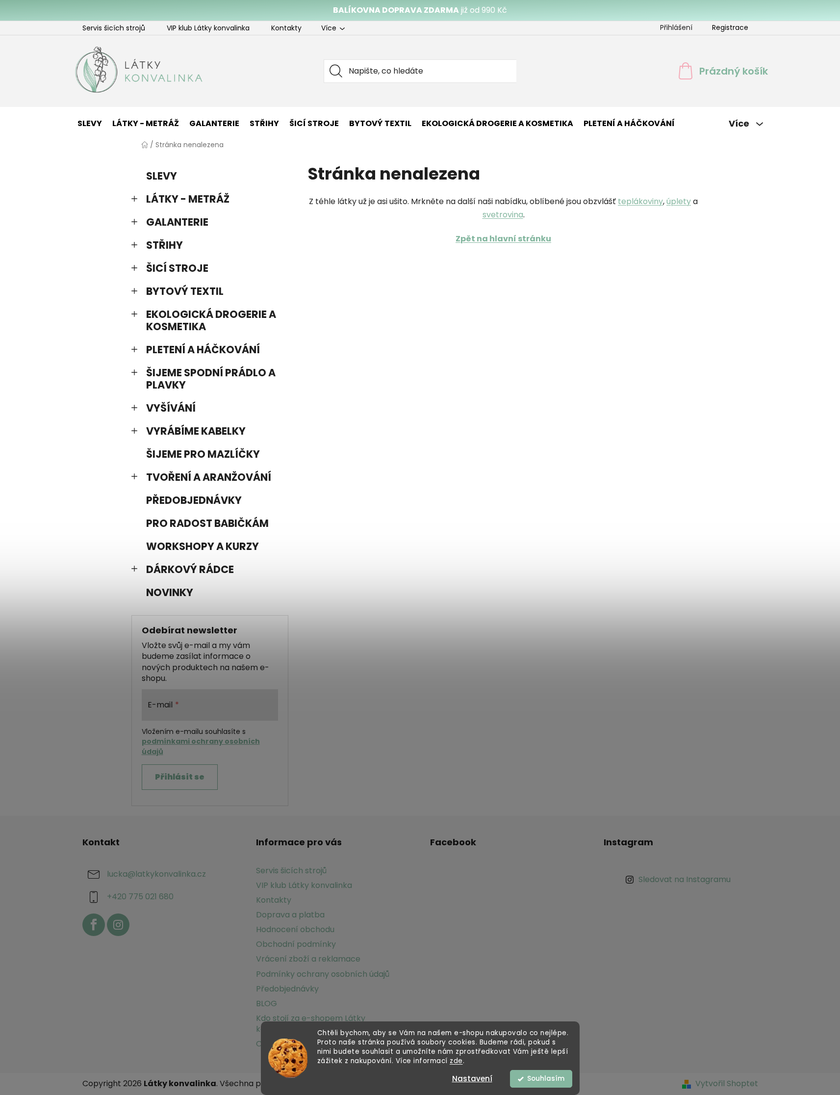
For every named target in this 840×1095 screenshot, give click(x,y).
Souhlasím (545, 1078)
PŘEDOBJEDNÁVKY (194, 500)
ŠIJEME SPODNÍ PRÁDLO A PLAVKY (211, 378)
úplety (678, 201)
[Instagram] (118, 924)
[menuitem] (90, 123)
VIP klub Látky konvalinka (208, 28)
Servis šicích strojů (113, 28)
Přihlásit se (179, 776)
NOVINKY (169, 592)
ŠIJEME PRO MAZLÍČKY (203, 454)
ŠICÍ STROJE (177, 268)
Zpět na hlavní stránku (503, 238)
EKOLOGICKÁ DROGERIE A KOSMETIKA (211, 320)
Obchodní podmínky (296, 944)
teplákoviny (640, 201)
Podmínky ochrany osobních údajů (322, 974)
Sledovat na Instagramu (684, 879)
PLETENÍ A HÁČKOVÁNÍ (203, 349)
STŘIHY (164, 245)
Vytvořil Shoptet (726, 1083)
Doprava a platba (290, 914)
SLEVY (161, 176)
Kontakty (286, 28)
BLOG (266, 1003)
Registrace (730, 27)
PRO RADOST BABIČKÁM (207, 523)
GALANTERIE (177, 222)
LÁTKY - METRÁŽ (187, 199)
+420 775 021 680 (140, 896)
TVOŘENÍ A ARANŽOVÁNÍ (208, 477)
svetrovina (503, 214)
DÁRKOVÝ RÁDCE (190, 569)
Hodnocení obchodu (295, 929)
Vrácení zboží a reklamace (308, 959)
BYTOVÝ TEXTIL (185, 291)
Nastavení (472, 1078)
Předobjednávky (287, 988)
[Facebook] (93, 924)
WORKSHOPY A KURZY (202, 546)
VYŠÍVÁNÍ (171, 408)
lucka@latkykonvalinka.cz (156, 874)
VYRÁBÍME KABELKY (196, 431)
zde (456, 1061)
